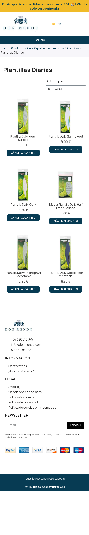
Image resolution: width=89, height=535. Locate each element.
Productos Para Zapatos (28, 48)
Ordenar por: (55, 81)
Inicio (4, 48)
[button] (70, 24)
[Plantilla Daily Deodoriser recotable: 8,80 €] (66, 264)
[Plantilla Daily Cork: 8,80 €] (23, 194)
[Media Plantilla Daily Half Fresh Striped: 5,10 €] (66, 195)
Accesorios (56, 48)
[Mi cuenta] (77, 23)
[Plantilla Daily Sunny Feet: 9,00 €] (66, 125)
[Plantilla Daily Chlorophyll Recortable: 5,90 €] (23, 264)
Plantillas (73, 48)
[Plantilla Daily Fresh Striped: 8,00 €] (23, 127)
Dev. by (44, 487)
